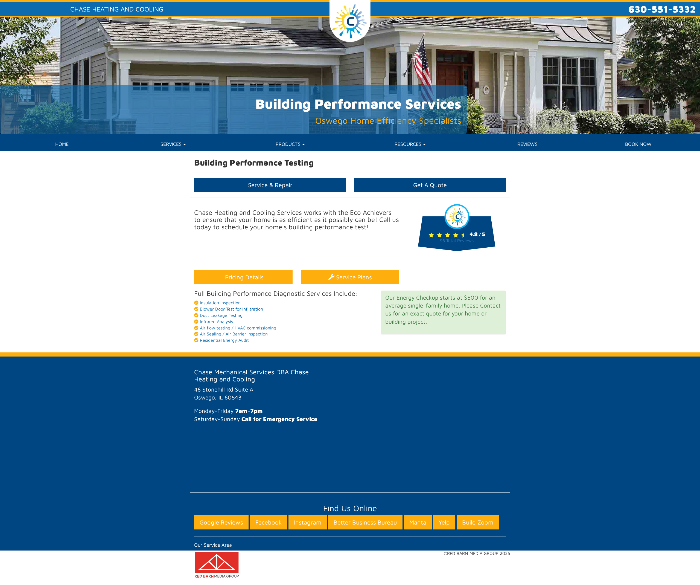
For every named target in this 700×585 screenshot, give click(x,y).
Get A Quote (430, 185)
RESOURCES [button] (409, 144)
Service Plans (353, 277)
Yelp (444, 522)
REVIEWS (527, 144)
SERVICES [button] (172, 144)
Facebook (268, 522)
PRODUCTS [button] (289, 144)
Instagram (307, 522)
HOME (62, 144)
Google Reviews (221, 522)
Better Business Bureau (365, 522)
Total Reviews (457, 240)
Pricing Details (243, 277)
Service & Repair (270, 185)
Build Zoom (477, 522)
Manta (417, 522)
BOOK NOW (638, 144)
